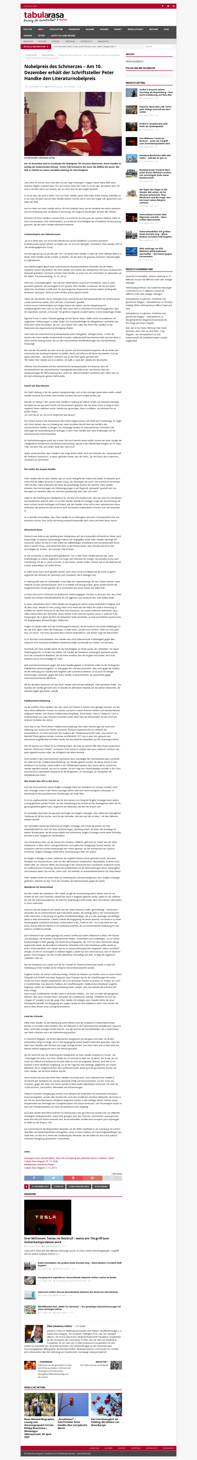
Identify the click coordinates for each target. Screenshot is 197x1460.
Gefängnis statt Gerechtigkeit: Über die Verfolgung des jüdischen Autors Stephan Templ (69, 1158)
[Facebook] (162, 6)
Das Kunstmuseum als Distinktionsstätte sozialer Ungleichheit (146, 337)
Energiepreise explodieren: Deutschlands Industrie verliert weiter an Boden (77, 1277)
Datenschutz (86, 41)
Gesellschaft (135, 29)
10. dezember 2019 (40, 1186)
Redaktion (28, 41)
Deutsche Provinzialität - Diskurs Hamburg (145, 276)
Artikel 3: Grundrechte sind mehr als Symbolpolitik (153, 125)
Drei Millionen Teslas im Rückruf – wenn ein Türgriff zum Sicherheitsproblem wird (66, 1240)
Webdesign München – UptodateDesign (74, 1453)
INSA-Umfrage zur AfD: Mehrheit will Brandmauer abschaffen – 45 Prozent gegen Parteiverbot (155, 252)
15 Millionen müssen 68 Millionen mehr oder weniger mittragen (149, 279)
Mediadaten (103, 41)
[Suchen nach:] (158, 46)
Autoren (42, 41)
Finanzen (74, 29)
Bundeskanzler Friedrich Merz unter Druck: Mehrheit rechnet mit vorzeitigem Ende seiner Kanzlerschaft (155, 174)
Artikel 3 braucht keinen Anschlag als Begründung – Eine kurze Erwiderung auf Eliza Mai (156, 92)
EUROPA (28, 35)
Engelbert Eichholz (52, 1246)
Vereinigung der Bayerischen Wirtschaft (71, 1281)
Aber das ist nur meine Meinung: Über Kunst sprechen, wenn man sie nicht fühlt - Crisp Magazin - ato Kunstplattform (146, 331)
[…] (57, 1254)
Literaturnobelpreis (79, 1186)
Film (166, 29)
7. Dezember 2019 (36, 86)
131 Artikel (80, 1326)
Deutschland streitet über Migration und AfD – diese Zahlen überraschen (153, 217)
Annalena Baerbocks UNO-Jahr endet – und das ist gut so (155, 156)
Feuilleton (56, 29)
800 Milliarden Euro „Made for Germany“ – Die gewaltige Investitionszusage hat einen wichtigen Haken (79, 1308)
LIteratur (58, 1186)
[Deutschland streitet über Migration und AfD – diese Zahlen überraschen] (131, 217)
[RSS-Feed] (173, 6)
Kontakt (56, 41)
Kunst (118, 29)
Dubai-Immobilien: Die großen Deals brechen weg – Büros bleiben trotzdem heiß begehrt (80, 1264)
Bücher (153, 29)
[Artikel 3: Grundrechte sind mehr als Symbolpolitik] (131, 126)
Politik (28, 29)
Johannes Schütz (55, 86)
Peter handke (101, 1186)
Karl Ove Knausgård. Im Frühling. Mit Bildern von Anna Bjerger (105, 1422)
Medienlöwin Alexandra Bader (39, 1164)
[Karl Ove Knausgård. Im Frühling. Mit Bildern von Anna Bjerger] (106, 1404)
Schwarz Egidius (62, 1312)
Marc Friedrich (61, 1295)
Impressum (70, 41)
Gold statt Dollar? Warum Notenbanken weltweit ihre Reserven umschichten (78, 1292)
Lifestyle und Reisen (63, 35)
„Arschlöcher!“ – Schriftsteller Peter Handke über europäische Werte (72, 1424)
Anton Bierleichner (63, 1269)
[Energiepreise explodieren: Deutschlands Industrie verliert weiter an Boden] (30, 1280)
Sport (41, 35)
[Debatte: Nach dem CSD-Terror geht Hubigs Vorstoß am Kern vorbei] (131, 109)
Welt (41, 29)
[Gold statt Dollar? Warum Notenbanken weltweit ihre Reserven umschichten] (30, 1295)
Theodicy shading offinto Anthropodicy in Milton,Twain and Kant (149, 305)
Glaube (90, 29)
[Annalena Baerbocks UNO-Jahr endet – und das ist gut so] (131, 158)
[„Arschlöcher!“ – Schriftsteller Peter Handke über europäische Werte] (73, 1404)
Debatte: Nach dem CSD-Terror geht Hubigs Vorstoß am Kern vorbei (155, 109)
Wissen (104, 29)
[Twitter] (168, 6)
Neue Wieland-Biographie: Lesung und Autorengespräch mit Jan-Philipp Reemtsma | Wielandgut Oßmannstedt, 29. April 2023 (39, 1428)
